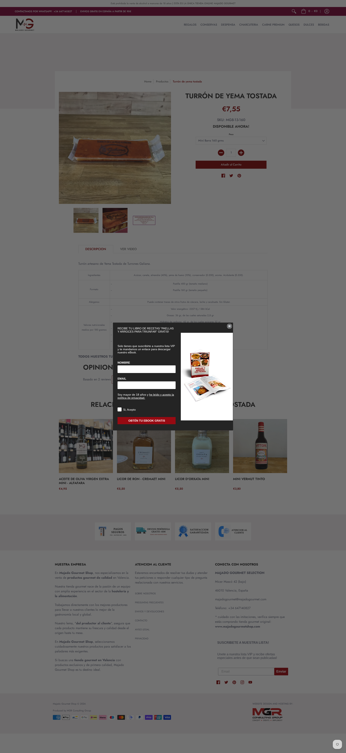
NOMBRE (124, 362)
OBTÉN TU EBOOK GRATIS (146, 420)
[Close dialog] (229, 326)
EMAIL (122, 378)
